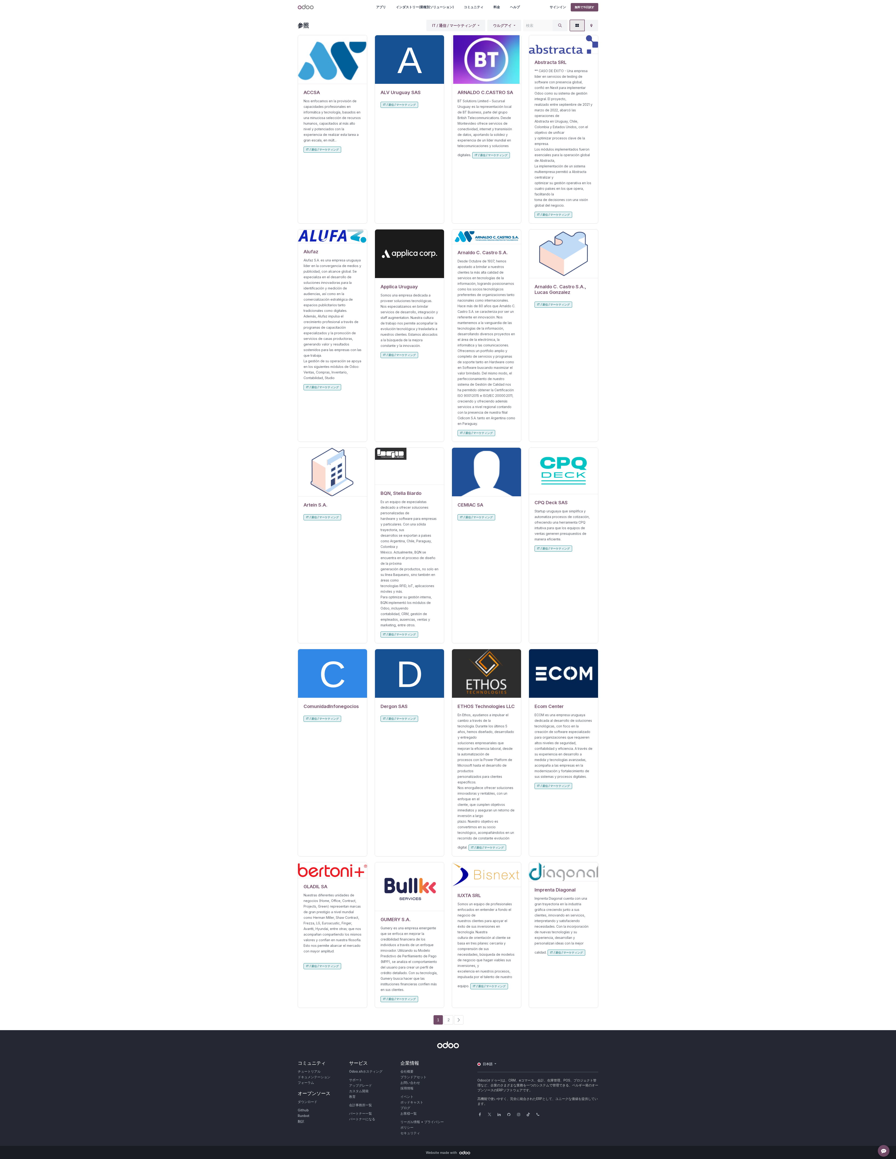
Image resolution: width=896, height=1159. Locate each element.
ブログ (405, 1108)
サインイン (558, 7)
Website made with (442, 1153)
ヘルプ (515, 7)
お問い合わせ (410, 1083)
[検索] (560, 25)
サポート (355, 1080)
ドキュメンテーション (314, 1077)
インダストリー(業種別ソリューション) (425, 7)
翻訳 (301, 1121)
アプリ (381, 7)
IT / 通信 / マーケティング (454, 25)
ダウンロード (307, 1102)
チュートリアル (309, 1071)
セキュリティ (410, 1133)
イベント (406, 1097)
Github (303, 1110)
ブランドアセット (413, 1077)
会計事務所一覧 (360, 1105)
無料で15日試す (584, 7)
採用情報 (406, 1088)
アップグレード (360, 1085)
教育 (352, 1097)
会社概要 (406, 1071)
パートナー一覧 (360, 1113)
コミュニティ (473, 7)
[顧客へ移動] (332, 59)
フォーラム (306, 1083)
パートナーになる (362, 1119)
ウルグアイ (502, 25)
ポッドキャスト (411, 1102)
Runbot (303, 1116)
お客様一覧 (408, 1113)
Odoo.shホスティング (365, 1071)
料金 (497, 7)
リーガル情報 (410, 1122)
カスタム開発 (359, 1091)
